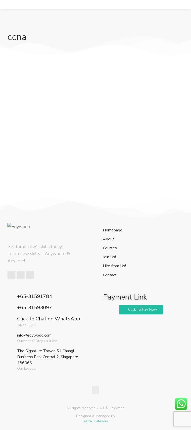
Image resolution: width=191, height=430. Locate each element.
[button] (141, 309)
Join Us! (109, 257)
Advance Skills (20, 123)
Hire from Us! (114, 266)
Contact (110, 275)
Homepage (112, 230)
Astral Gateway (95, 421)
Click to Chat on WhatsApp (48, 318)
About (108, 239)
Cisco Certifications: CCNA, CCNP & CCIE (32, 111)
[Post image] (33, 80)
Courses (110, 248)
